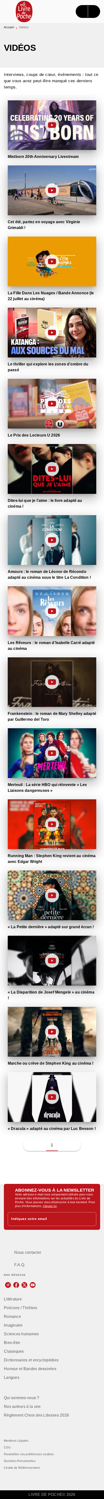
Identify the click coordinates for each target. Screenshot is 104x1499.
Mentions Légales (16, 1440)
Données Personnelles (20, 1461)
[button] (63, 1145)
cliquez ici (50, 1206)
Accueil (9, 27)
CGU (7, 1447)
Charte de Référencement (22, 1467)
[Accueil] (24, 11)
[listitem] (8, 1285)
